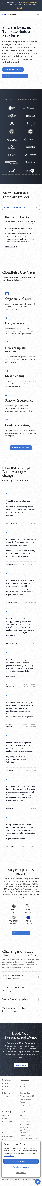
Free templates (26, 1099)
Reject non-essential (21, 1167)
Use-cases (6, 1090)
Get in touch (7, 1121)
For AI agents (25, 1105)
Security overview (21, 933)
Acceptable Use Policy (28, 1139)
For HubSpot (7, 1087)
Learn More (11, 246)
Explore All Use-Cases (21, 447)
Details (21, 8)
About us (6, 1115)
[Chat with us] (38, 1182)
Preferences (21, 1173)
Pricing (22, 1084)
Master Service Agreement (25, 1125)
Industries (6, 1093)
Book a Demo (21, 1065)
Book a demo (7, 1140)
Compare (6, 1096)
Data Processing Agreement (26, 1131)
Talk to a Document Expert (15, 76)
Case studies (25, 1093)
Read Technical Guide (13, 69)
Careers (5, 1118)
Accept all (21, 1161)
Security (23, 1115)
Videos (22, 1102)
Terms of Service (26, 1121)
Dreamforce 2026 (27, 1096)
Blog (21, 1090)
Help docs (24, 1087)
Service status (8, 1137)
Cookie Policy (25, 1136)
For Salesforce (8, 1084)
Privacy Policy (25, 1118)
